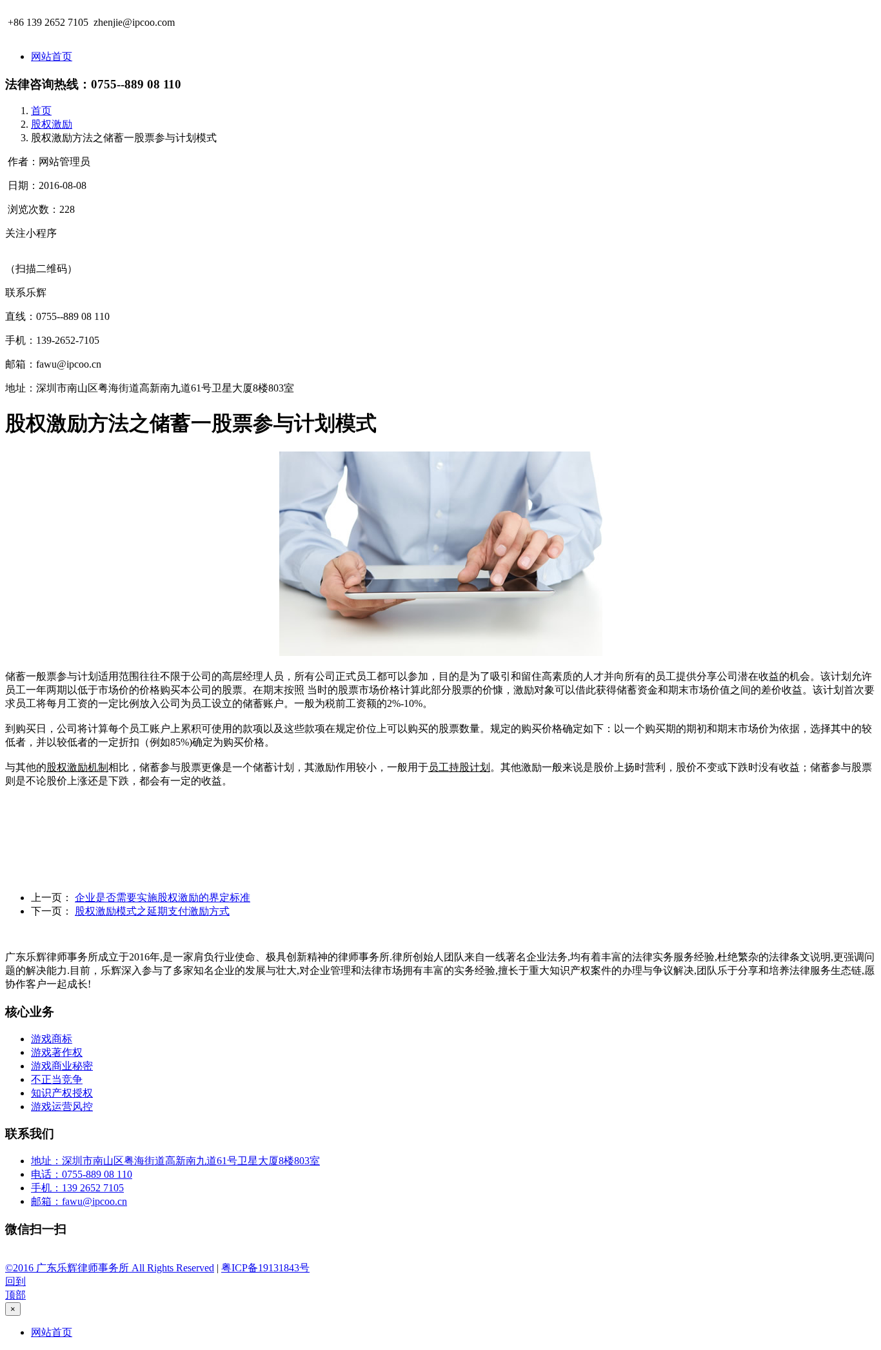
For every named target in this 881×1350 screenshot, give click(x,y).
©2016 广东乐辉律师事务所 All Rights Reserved (109, 1267)
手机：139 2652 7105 (77, 1187)
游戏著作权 (57, 1052)
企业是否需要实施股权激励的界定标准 (162, 897)
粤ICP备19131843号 (265, 1267)
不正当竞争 (57, 1079)
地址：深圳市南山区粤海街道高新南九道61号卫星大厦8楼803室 (175, 1160)
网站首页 (51, 56)
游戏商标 (51, 1038)
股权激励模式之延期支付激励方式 (152, 911)
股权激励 (51, 124)
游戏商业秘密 (62, 1065)
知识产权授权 (62, 1092)
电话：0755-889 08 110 (81, 1174)
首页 (41, 110)
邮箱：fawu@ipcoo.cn (79, 1201)
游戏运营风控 (62, 1106)
